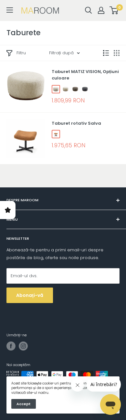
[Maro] (75, 89)
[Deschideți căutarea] (88, 10)
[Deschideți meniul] (9, 10)
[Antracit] (85, 89)
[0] (114, 10)
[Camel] (56, 134)
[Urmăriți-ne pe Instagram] (23, 346)
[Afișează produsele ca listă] (106, 53)
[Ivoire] (56, 89)
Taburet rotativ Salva (76, 123)
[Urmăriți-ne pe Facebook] (11, 346)
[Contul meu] (101, 10)
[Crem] (65, 89)
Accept (23, 403)
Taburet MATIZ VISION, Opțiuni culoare (85, 74)
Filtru (21, 53)
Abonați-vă (29, 295)
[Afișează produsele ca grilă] (117, 53)
